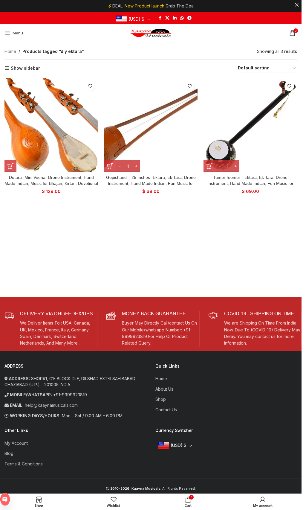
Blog (8, 453)
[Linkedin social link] (174, 18)
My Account (16, 443)
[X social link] (167, 18)
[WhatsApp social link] (182, 18)
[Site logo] (151, 32)
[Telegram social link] (189, 18)
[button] (10, 166)
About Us (164, 389)
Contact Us (166, 409)
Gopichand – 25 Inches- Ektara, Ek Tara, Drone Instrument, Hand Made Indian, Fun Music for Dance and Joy (151, 183)
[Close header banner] (297, 5)
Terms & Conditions (23, 463)
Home (10, 51)
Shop (160, 399)
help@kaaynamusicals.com (51, 405)
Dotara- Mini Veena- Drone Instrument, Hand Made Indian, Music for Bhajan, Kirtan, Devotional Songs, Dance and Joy (51, 183)
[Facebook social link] (159, 18)
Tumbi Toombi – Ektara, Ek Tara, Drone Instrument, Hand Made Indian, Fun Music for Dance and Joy (250, 183)
